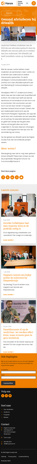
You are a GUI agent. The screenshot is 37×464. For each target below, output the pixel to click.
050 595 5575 (8, 442)
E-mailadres (4, 370)
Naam (3, 375)
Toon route (7, 437)
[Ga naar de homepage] (12, 3)
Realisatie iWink (5, 461)
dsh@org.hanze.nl (9, 444)
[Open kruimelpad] (19, 13)
